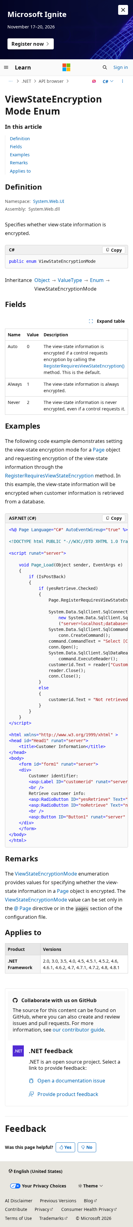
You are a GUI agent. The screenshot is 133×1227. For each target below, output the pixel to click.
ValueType (70, 280)
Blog (88, 1201)
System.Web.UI (48, 201)
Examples (20, 155)
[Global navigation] (6, 67)
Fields (16, 146)
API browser (51, 81)
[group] (66, 685)
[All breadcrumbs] (10, 81)
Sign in (121, 67)
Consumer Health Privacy (87, 1209)
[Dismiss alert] (123, 10)
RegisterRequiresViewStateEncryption (49, 475)
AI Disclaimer (18, 1201)
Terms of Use (18, 1218)
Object (42, 280)
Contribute (16, 1209)
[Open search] (105, 67)
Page (99, 449)
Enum (97, 280)
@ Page (22, 908)
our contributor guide (78, 1029)
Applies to (20, 171)
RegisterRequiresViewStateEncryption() (84, 366)
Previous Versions (58, 1201)
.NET (26, 81)
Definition (20, 138)
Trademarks (51, 1218)
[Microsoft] (66, 67)
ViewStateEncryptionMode (46, 873)
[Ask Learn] (94, 81)
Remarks (19, 163)
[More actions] (122, 81)
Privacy (42, 1209)
